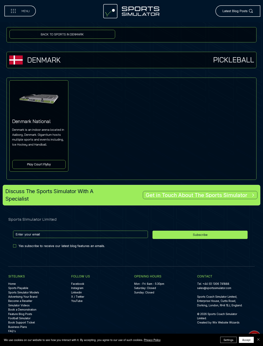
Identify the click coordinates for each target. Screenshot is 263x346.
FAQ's (12, 331)
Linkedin (76, 292)
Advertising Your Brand (22, 296)
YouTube (77, 300)
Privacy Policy (152, 340)
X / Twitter (77, 296)
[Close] (258, 340)
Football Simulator (19, 318)
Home (12, 283)
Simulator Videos (19, 305)
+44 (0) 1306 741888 (216, 283)
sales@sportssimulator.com (214, 288)
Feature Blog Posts (20, 314)
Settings (228, 340)
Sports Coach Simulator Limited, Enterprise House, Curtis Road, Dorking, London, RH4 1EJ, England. (220, 301)
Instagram (77, 288)
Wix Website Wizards (226, 322)
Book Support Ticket (21, 322)
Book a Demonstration (22, 309)
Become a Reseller (20, 300)
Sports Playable (18, 288)
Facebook (77, 283)
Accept (246, 340)
